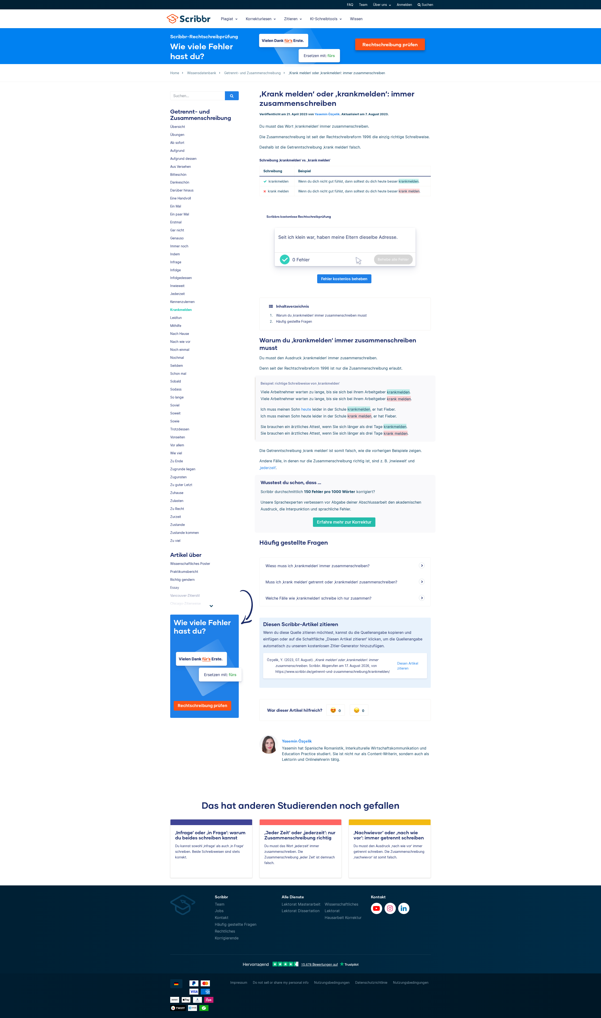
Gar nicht (177, 230)
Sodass (175, 389)
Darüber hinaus (181, 190)
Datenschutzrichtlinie (371, 982)
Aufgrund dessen (183, 159)
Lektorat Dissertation (301, 910)
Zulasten (176, 501)
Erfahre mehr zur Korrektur (344, 522)
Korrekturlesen (259, 18)
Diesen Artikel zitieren (407, 665)
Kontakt (221, 917)
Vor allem (177, 445)
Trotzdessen (179, 429)
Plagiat (227, 18)
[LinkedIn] (403, 908)
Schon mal (178, 373)
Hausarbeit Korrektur (343, 917)
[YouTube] (376, 908)
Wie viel (176, 453)
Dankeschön (179, 182)
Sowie (174, 421)
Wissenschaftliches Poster (190, 564)
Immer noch (179, 246)
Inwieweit (177, 286)
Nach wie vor (180, 342)
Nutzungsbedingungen (332, 982)
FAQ (350, 5)
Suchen (427, 5)
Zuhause (176, 493)
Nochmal (177, 358)
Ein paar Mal (179, 214)
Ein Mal (175, 206)
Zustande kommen (184, 533)
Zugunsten (178, 477)
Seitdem (176, 365)
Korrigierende (227, 938)
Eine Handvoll (180, 198)
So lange (177, 397)
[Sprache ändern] (176, 983)
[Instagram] (390, 908)
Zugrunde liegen (182, 469)
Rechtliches (225, 931)
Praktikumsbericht (184, 572)
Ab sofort (177, 143)
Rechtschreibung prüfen (390, 44)
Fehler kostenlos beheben (344, 278)
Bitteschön (178, 174)
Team (363, 5)
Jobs (219, 910)
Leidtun (176, 318)
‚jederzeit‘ (267, 467)
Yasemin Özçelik (327, 114)
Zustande (177, 525)
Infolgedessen (181, 278)
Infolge (175, 270)
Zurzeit (175, 517)
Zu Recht (177, 509)
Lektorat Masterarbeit (301, 904)
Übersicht (177, 127)
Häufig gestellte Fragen (294, 321)
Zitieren (291, 18)
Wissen (356, 18)
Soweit (175, 413)
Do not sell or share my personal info (280, 982)
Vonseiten (177, 437)
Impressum (238, 982)
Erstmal (175, 222)
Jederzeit (177, 294)
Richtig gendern (182, 580)
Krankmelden (181, 310)
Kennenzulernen (182, 302)
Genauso (177, 238)
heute (306, 409)
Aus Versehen (180, 166)
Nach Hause (179, 334)
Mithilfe (175, 326)
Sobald (175, 381)
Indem (175, 254)
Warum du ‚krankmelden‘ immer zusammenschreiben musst (321, 315)
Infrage (175, 262)
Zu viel (175, 541)
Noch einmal (179, 350)
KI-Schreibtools (324, 18)
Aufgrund (177, 151)
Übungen (177, 135)
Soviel (174, 405)
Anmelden (404, 5)
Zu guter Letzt (181, 485)
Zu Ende (176, 461)
